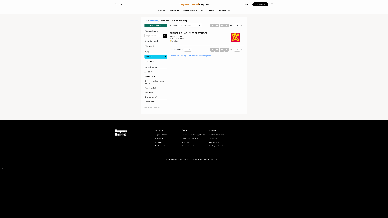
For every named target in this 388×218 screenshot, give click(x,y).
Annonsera (158, 142)
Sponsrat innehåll (188, 146)
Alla (145, 21)
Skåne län (149, 61)
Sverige (149, 57)
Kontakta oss (213, 138)
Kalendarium (224, 10)
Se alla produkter (161, 146)
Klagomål (185, 142)
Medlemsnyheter (190, 10)
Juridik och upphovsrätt (190, 138)
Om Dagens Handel (216, 146)
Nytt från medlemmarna (154, 82)
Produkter (153, 21)
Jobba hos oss (214, 142)
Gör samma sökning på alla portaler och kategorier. (190, 56)
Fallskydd (149, 46)
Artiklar (150, 102)
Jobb (203, 10)
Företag (212, 10)
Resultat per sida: (177, 50)
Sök (120, 4)
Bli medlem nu (156, 25)
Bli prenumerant (161, 135)
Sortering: (174, 25)
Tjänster (148, 92)
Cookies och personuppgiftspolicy (194, 135)
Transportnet (174, 10)
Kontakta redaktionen (216, 135)
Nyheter (161, 10)
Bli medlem (159, 138)
